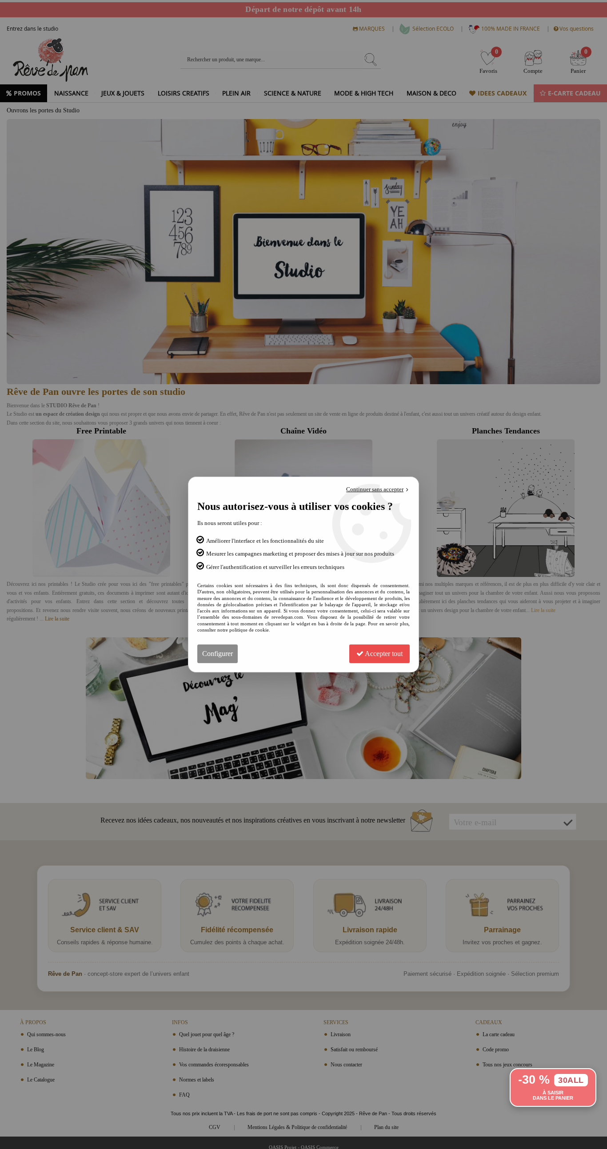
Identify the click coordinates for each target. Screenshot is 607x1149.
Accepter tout (383, 653)
